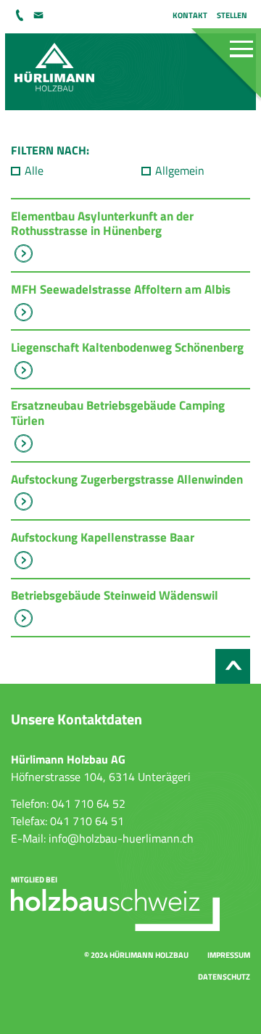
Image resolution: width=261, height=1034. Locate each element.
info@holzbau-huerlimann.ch (39, 15)
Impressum (228, 954)
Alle (34, 170)
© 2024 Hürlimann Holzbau (136, 954)
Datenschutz (224, 976)
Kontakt (190, 15)
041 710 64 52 (21, 15)
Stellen (232, 15)
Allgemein (179, 170)
